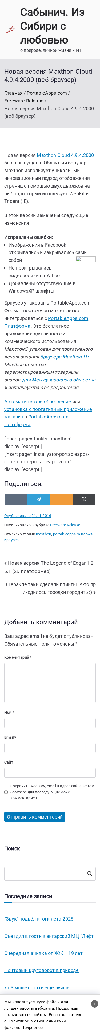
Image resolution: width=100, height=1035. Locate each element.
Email (10, 737)
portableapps (64, 534)
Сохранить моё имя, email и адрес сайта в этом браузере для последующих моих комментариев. (52, 792)
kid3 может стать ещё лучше (37, 987)
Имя (9, 712)
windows (85, 534)
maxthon (43, 534)
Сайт (8, 762)
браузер (11, 540)
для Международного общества (58, 379)
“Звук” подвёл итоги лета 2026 (38, 919)
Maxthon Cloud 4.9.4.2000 (65, 155)
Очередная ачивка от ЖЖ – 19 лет (43, 953)
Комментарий (17, 657)
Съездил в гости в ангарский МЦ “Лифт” (49, 936)
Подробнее (32, 1027)
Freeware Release (65, 525)
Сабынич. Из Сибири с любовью (52, 26)
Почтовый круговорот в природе (41, 970)
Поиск (89, 874)
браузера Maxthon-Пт (64, 357)
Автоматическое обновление (37, 401)
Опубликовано (27, 515)
